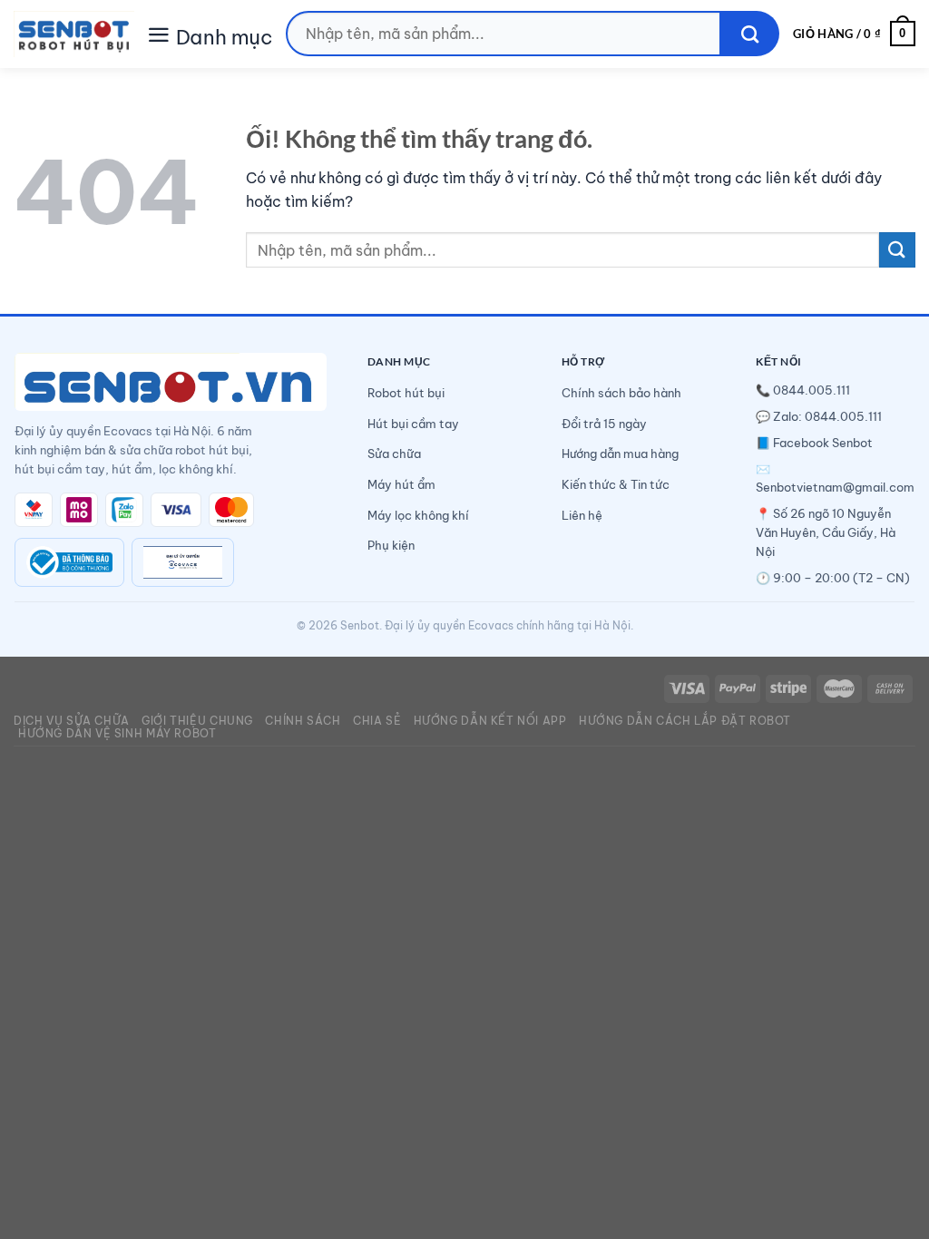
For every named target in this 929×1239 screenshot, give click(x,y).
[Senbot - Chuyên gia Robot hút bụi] (74, 34)
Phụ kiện (391, 545)
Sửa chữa (394, 453)
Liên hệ (582, 515)
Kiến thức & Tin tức (616, 484)
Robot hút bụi (406, 392)
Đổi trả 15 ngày (604, 423)
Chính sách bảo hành (621, 392)
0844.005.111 (811, 390)
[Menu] (159, 33)
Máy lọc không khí (418, 515)
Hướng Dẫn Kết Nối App (490, 720)
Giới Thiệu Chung (197, 720)
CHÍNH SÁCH (302, 720)
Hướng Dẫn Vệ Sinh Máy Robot (117, 733)
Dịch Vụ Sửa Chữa (72, 720)
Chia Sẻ (377, 720)
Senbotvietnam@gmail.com (835, 487)
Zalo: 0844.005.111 (827, 416)
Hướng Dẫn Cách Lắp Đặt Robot (685, 720)
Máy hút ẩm (401, 484)
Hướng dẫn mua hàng (620, 453)
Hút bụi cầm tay (413, 423)
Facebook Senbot (823, 442)
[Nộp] (749, 33)
